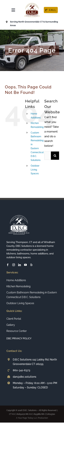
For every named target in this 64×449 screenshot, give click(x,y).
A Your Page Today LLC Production (32, 418)
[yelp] (31, 264)
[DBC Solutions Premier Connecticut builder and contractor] (32, 3)
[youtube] (25, 264)
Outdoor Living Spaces (35, 169)
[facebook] (7, 264)
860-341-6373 (21, 370)
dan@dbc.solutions (24, 376)
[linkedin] (19, 264)
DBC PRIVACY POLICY (19, 338)
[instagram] (13, 264)
